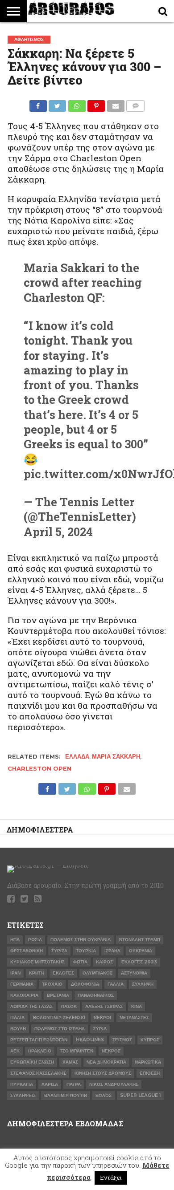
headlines (90, 1040)
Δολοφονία (85, 984)
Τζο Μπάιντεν (76, 1051)
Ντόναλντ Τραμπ (139, 939)
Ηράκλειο (39, 1051)
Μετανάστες (134, 1017)
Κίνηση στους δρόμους (103, 1073)
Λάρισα (49, 1084)
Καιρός (104, 962)
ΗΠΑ (15, 939)
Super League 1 (140, 1095)
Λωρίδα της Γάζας (31, 1006)
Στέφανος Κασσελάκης (38, 1073)
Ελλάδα (77, 756)
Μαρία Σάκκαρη (116, 756)
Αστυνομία (134, 973)
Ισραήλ (112, 951)
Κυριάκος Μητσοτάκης (37, 962)
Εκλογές (63, 973)
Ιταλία (17, 1017)
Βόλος (103, 1095)
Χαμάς (70, 1062)
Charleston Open (39, 768)
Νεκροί (102, 1017)
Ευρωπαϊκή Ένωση (32, 1062)
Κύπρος (150, 1040)
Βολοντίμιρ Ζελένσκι (59, 1017)
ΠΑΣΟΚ (69, 1006)
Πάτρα (73, 1084)
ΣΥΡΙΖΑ (59, 951)
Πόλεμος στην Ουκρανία (80, 939)
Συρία (100, 1029)
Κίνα (136, 1006)
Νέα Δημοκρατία (106, 1062)
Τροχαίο (52, 984)
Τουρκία (86, 951)
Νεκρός (111, 1051)
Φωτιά (80, 962)
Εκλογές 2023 (139, 962)
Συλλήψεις (23, 1095)
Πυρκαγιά (21, 1084)
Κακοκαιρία (24, 995)
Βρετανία (58, 995)
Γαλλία (116, 984)
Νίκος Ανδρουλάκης (113, 1084)
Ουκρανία (140, 951)
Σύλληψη (142, 984)
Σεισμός (122, 1040)
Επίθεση (150, 1073)
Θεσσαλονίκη (26, 951)
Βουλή (18, 1029)
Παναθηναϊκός (96, 995)
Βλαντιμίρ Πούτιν (65, 1095)
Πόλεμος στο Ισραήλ (59, 1029)
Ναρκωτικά (148, 1062)
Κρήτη (36, 973)
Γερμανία (21, 984)
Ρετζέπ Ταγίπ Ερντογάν (38, 1040)
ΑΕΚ (15, 1051)
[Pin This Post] (96, 103)
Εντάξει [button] (111, 1178)
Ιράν (15, 973)
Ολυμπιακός (97, 973)
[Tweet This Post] (57, 103)
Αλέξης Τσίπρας (104, 1006)
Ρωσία (35, 939)
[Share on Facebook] (38, 103)
